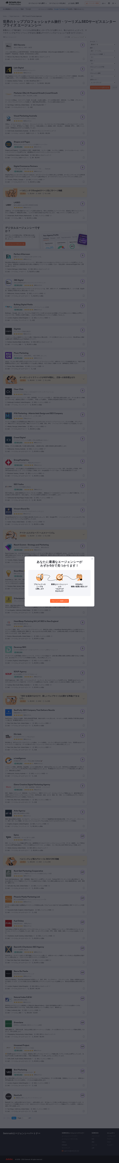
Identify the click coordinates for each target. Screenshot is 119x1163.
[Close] (92, 559)
